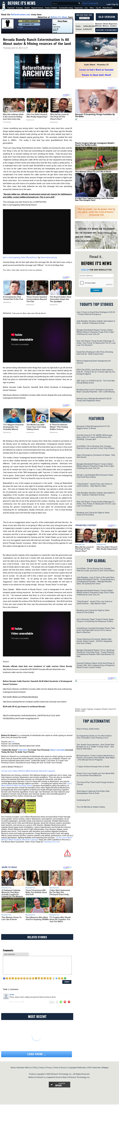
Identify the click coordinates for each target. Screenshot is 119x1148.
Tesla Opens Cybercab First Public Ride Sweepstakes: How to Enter (93, 792)
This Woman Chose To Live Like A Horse (11, 918)
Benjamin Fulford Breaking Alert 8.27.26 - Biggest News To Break (94, 427)
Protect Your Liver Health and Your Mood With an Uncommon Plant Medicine (95, 774)
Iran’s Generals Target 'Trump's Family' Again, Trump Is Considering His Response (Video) (95, 620)
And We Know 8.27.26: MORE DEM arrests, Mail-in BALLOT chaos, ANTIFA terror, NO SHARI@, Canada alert (95, 437)
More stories (35, 29)
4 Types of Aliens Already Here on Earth (93, 767)
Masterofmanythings (49, 257)
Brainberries (7, 302)
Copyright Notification (77, 1068)
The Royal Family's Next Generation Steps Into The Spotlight (60, 299)
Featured (10, 8)
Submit (96, 290)
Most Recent (107, 8)
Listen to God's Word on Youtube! (96, 69)
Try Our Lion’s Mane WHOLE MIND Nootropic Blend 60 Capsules (28, 771)
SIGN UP (85, 269)
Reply (52, 1002)
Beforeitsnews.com (20, 14)
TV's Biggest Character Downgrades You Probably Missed (13, 427)
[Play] (96, 48)
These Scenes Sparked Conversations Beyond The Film (36, 299)
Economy (19, 8)
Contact (41, 1068)
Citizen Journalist (57, 750)
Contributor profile (23, 29)
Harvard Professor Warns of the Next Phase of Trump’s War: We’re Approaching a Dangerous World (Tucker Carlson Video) (96, 665)
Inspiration (79, 8)
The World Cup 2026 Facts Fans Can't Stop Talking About (36, 427)
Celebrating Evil (83, 800)
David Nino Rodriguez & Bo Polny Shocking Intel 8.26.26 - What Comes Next (95, 353)
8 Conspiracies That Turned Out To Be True (13, 298)
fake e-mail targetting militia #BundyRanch (20, 257)
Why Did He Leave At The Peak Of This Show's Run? (84, 549)
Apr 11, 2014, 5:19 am (17, 1002)
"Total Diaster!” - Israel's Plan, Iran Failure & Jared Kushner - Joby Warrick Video (94, 485)
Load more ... (36, 1054)
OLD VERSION (107, 17)
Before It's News (21, 3)
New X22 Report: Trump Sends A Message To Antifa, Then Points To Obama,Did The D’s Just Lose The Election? (96, 343)
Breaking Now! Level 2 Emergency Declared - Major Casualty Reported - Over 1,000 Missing (96, 391)
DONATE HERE (84, 18)
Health (27, 8)
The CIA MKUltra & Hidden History (91, 807)
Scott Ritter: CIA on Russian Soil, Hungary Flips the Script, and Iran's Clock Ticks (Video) (95, 447)
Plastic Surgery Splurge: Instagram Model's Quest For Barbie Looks (94, 144)
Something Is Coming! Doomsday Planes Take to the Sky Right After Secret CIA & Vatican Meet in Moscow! (96, 630)
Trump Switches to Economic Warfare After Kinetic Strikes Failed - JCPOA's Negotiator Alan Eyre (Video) (94, 641)
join (13, 742)
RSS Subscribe (94, 1068)
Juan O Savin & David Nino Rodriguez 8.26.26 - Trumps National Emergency (96, 313)
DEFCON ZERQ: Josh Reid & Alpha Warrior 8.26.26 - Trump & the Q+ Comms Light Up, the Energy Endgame (96, 372)
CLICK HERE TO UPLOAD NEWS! (106, 30)
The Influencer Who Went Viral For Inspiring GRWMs (37, 918)
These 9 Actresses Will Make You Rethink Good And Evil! (36, 892)
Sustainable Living (66, 8)
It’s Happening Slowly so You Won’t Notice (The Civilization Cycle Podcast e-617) (94, 737)
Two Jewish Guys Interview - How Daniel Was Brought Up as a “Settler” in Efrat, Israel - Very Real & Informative (95, 747)
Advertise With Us (24, 1068)
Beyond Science (37, 8)
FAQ (35, 1068)
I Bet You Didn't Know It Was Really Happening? (107, 548)
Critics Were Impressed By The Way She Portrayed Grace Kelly (60, 892)
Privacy (49, 1068)
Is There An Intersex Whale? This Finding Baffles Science (59, 427)
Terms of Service (60, 1068)
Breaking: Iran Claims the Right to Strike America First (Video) (93, 514)
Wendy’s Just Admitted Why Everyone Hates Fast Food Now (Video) (95, 476)
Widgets (105, 1068)
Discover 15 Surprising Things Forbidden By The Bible (95, 115)
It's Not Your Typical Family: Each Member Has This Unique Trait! (94, 199)
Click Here (22, 750)
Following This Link (51, 842)
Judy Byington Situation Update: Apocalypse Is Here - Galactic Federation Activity (96, 322)
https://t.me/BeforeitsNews (87, 241)
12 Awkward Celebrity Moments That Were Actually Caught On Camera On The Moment (12, 893)
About (13, 1068)
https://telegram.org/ (107, 233)
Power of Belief (51, 8)
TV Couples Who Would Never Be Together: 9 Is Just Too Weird (60, 919)
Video (92, 8)
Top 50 (98, 8)
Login (109, 4)
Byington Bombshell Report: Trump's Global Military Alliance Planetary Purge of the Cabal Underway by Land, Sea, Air (95, 332)
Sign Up (115, 4)
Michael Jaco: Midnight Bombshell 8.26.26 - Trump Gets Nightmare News (94, 400)
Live (86, 8)
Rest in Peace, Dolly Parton (88, 729)
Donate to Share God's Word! (96, 75)
